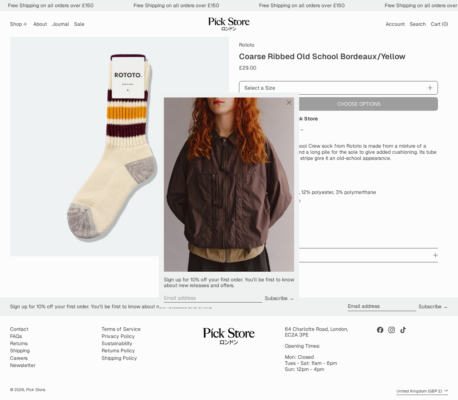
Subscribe (276, 298)
